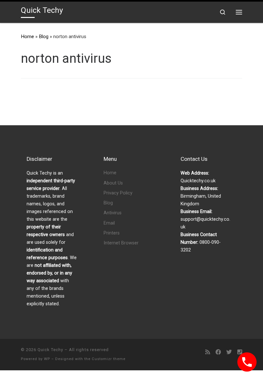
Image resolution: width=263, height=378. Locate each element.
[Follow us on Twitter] (229, 352)
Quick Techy (50, 349)
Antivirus (113, 213)
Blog (43, 36)
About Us (113, 183)
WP (47, 359)
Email (109, 223)
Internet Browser (121, 243)
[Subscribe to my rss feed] (207, 352)
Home (27, 36)
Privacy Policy (118, 193)
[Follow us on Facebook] (218, 352)
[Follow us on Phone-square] (239, 352)
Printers (112, 233)
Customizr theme (108, 359)
